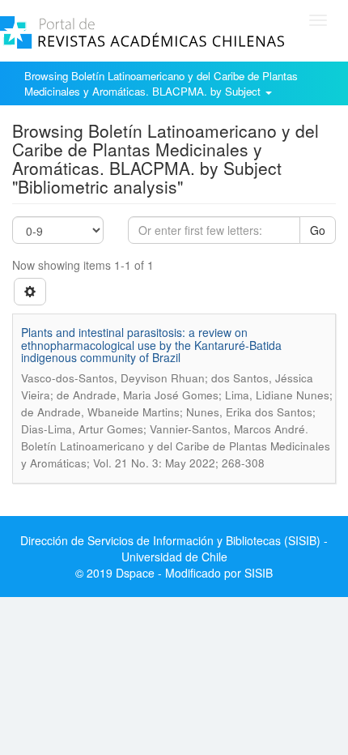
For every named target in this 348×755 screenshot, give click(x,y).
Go (317, 230)
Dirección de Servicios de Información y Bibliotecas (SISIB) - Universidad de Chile (174, 548)
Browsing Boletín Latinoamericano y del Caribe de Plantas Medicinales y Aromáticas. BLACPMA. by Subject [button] (161, 83)
